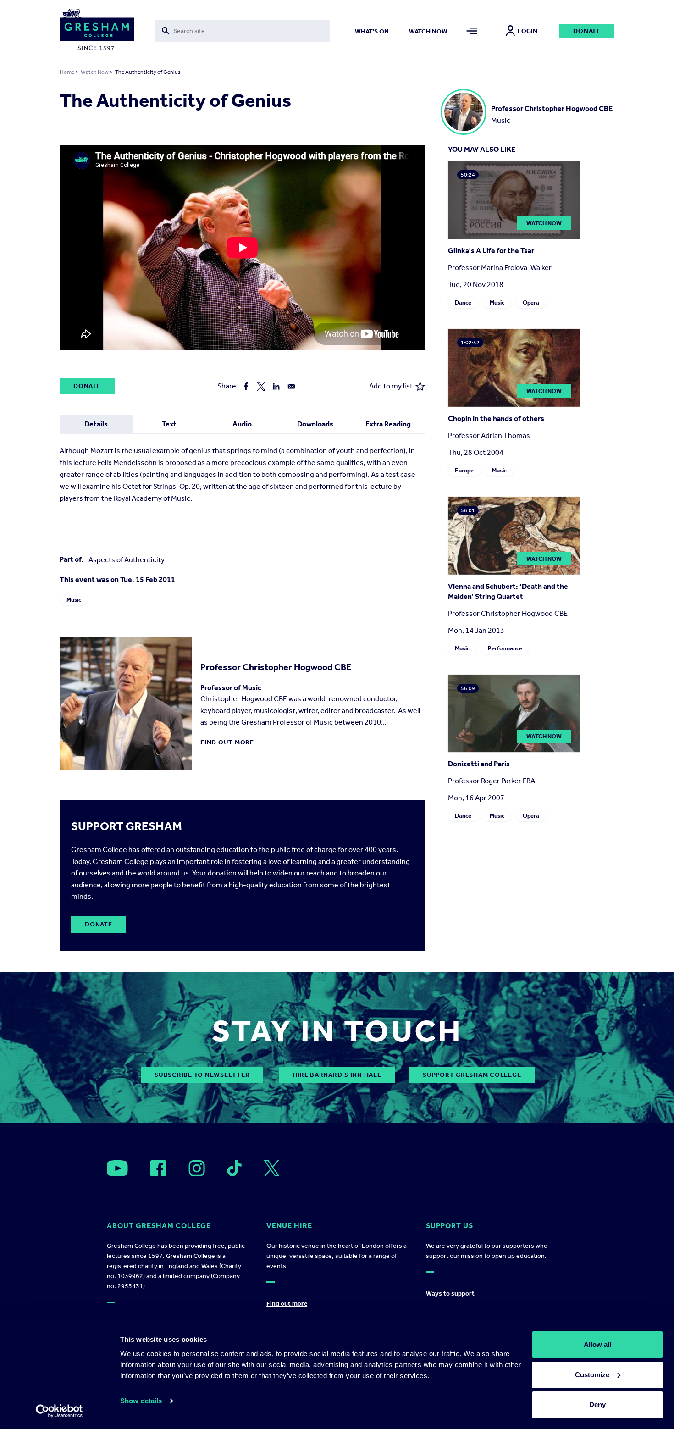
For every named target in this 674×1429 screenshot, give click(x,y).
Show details (141, 1401)
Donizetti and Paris (479, 763)
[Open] (117, 1168)
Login (527, 31)
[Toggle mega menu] (472, 31)
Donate (587, 31)
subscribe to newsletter (202, 1075)
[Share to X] (261, 386)
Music (73, 599)
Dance (463, 302)
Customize (592, 1375)
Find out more (227, 742)
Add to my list (391, 386)
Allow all (597, 1344)
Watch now (428, 31)
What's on (372, 31)
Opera (531, 302)
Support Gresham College (472, 1075)
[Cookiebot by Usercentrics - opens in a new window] (59, 1411)
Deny (597, 1404)
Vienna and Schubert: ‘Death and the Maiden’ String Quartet (508, 591)
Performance (505, 648)
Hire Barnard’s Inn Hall (337, 1075)
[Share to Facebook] (246, 386)
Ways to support (450, 1293)
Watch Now (95, 72)
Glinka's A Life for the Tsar (491, 250)
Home (67, 72)
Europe (464, 470)
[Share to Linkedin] (276, 386)
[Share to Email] (291, 386)
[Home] (97, 31)
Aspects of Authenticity (126, 559)
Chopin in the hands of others (496, 418)
